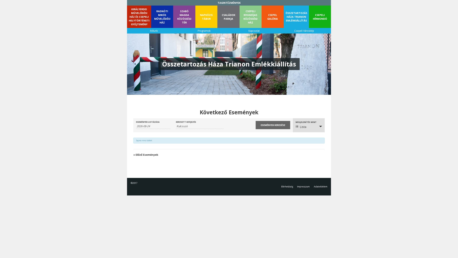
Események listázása (148, 122)
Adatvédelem (320, 186)
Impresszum (303, 186)
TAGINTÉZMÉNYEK (229, 2)
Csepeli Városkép (304, 30)
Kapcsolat (254, 30)
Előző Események (145, 154)
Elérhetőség (287, 186)
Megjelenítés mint (306, 122)
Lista (303, 127)
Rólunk (154, 30)
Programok (204, 30)
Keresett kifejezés (186, 122)
